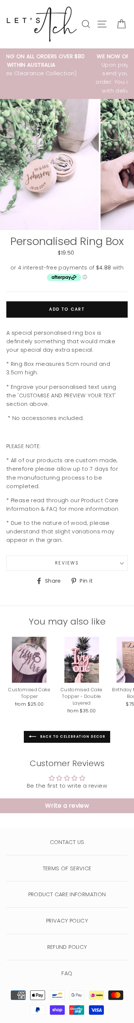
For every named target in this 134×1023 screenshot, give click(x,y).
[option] (50, 165)
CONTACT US (67, 842)
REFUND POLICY (67, 947)
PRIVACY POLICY (67, 920)
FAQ (66, 973)
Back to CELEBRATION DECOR (72, 736)
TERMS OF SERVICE (67, 868)
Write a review (67, 805)
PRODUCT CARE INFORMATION (67, 894)
